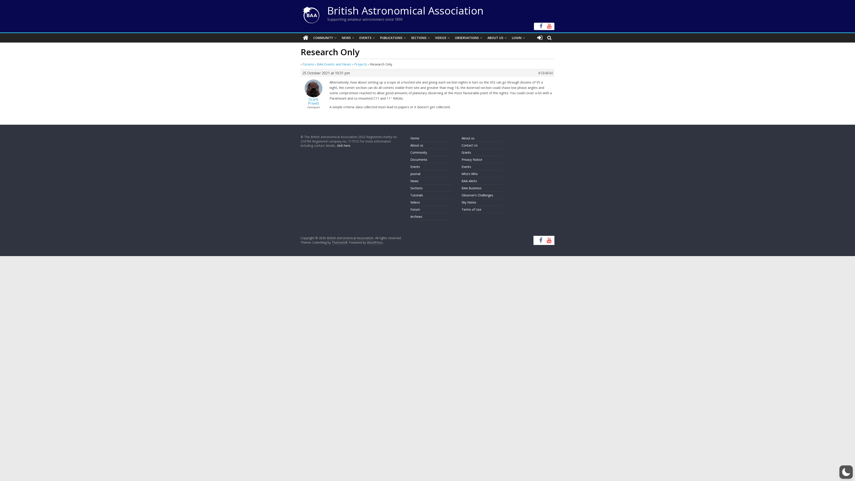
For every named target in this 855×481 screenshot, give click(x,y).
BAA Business (472, 188)
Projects (360, 64)
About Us (495, 38)
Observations (467, 38)
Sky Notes (469, 202)
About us (416, 145)
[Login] (540, 38)
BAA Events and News (334, 64)
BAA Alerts (469, 181)
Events (365, 38)
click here (343, 145)
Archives (416, 216)
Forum (415, 209)
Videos (440, 38)
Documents (418, 159)
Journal (415, 174)
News (346, 38)
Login (516, 38)
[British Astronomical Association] (306, 38)
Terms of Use (471, 209)
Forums (308, 64)
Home (414, 138)
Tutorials (416, 195)
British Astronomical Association (405, 10)
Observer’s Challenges (477, 195)
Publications (391, 38)
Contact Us (470, 145)
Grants (466, 152)
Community (323, 38)
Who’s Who (470, 174)
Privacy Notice (472, 159)
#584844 (545, 73)
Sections (418, 38)
